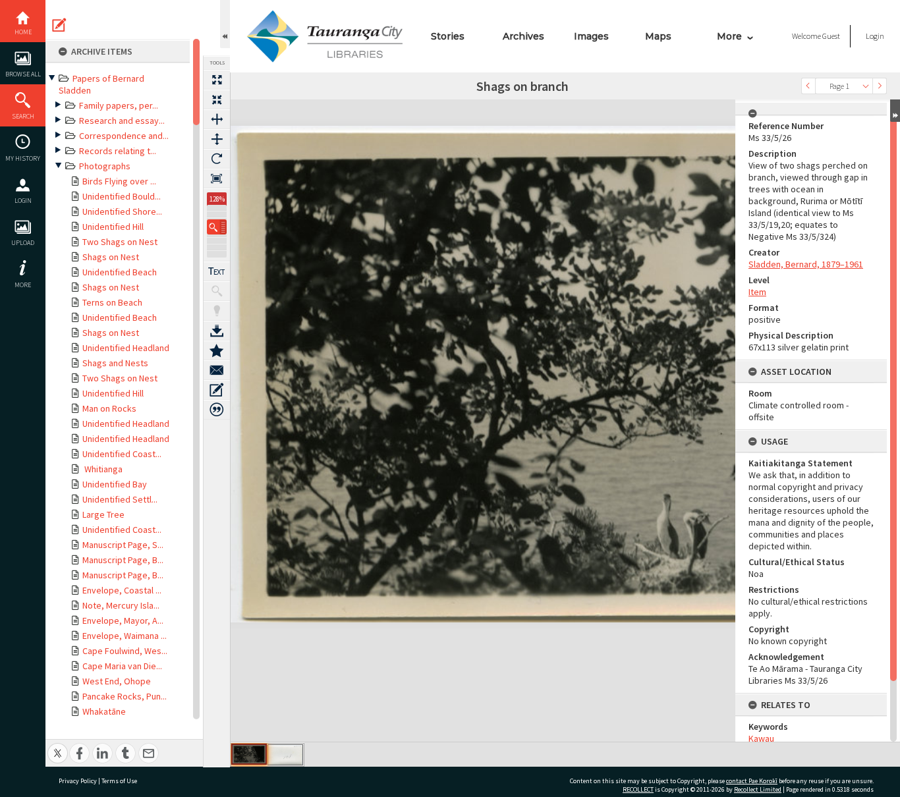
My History (22, 158)
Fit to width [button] (217, 119)
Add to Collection (217, 350)
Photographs (104, 166)
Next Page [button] (879, 86)
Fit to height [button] (217, 139)
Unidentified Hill (113, 227)
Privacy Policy (78, 781)
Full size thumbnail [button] (217, 80)
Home (23, 32)
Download (217, 331)
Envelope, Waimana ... (124, 636)
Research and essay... (122, 120)
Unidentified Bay (114, 484)
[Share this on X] (57, 746)
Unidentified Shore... (122, 211)
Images (591, 36)
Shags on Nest (110, 257)
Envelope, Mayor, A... (122, 620)
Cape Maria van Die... (122, 666)
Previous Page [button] (808, 86)
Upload (22, 242)
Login (23, 200)
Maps (658, 36)
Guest (831, 36)
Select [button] (865, 86)
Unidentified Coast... (121, 454)
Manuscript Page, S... (122, 545)
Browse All (23, 74)
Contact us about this (217, 370)
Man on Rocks (109, 408)
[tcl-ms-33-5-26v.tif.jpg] (285, 754)
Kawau (761, 738)
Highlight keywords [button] (217, 311)
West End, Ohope (116, 681)
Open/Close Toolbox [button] (225, 24)
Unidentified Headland (125, 348)
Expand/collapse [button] (895, 110)
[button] (217, 226)
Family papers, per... (118, 105)
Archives (523, 36)
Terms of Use (119, 781)
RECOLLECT (638, 789)
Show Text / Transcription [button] (217, 271)
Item (757, 292)
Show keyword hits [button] (217, 291)
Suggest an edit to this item (59, 25)
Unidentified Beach (119, 272)
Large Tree (103, 514)
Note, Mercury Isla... (120, 605)
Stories (447, 36)
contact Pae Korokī (751, 781)
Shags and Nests (115, 363)
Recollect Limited (757, 789)
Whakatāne (104, 711)
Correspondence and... (124, 136)
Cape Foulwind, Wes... (124, 651)
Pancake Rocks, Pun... (124, 696)
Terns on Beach (112, 302)
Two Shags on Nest (119, 242)
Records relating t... (117, 151)
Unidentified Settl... (119, 499)
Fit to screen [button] (217, 99)
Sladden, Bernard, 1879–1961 (805, 264)
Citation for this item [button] (217, 410)
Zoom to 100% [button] (217, 178)
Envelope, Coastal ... (121, 590)
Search (23, 116)
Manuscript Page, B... (122, 560)
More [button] (22, 285)
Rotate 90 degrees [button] (217, 159)
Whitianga (102, 469)
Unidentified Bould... (121, 196)
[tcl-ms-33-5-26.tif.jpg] (249, 754)
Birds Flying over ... (119, 181)
